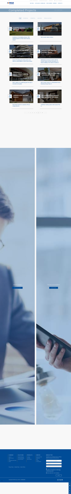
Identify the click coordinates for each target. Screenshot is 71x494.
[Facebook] (59, 479)
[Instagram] (62, 479)
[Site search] (69, 483)
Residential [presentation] (25, 18)
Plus (9, 459)
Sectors (32, 3)
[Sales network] (69, 485)
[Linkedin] (57, 479)
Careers (10, 461)
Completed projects (43, 0)
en (9, 0)
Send (59, 475)
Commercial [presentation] (32, 18)
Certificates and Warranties (12, 460)
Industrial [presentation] (40, 18)
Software (51, 0)
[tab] (20, 18)
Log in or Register (58, 0)
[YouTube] (60, 479)
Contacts (60, 3)
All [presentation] (20, 18)
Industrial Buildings (20, 459)
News (37, 459)
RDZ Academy (49, 3)
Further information (34, 0)
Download (42, 3)
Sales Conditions (29, 459)
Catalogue (37, 3)
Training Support (38, 461)
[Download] (69, 490)
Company (55, 3)
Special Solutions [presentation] (47, 18)
